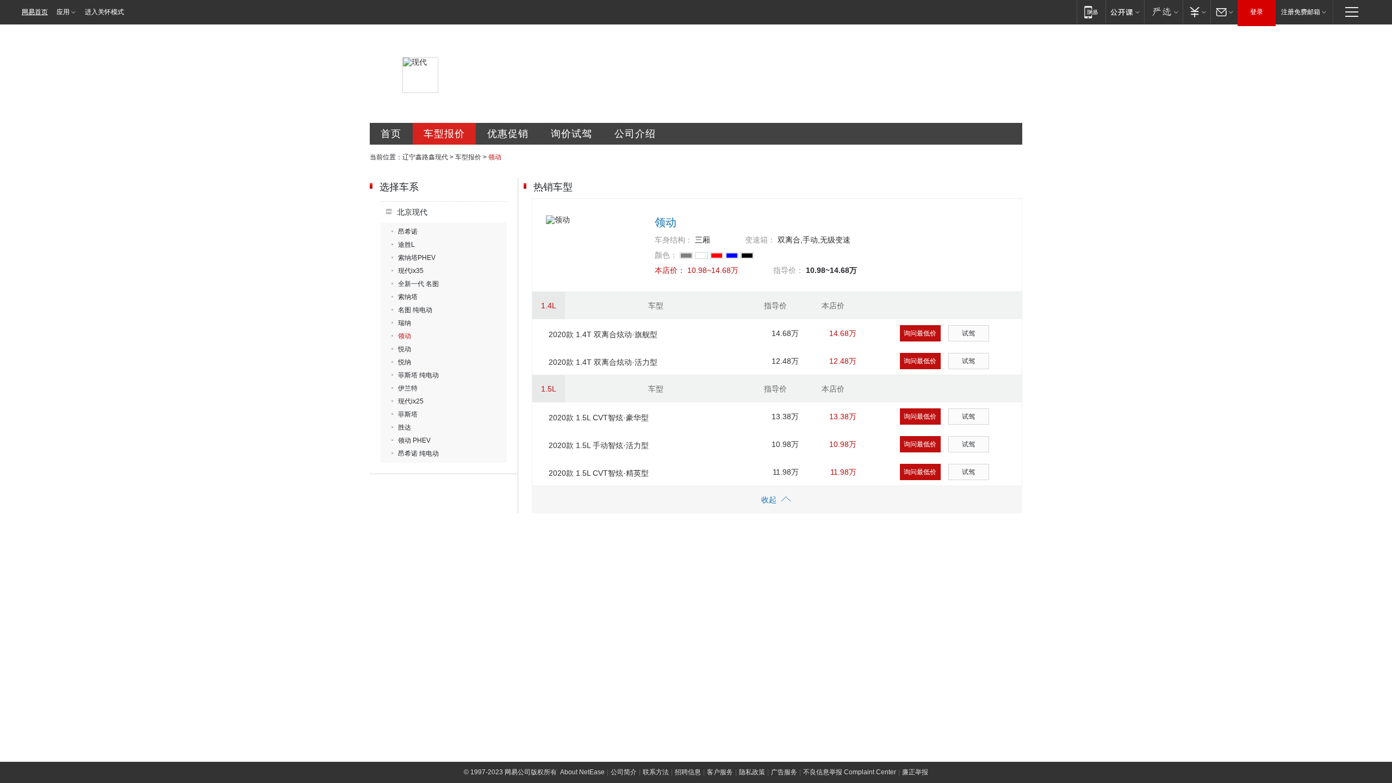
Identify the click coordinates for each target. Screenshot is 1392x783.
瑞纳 (404, 323)
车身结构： (674, 239)
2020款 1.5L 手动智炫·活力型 (599, 445)
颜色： (666, 255)
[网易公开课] (1124, 11)
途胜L (406, 244)
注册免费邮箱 (1300, 12)
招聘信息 (688, 772)
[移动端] (1091, 11)
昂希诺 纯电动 (418, 453)
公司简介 (624, 772)
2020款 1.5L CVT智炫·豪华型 (599, 417)
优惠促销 (508, 133)
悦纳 (404, 362)
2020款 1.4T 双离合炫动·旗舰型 (603, 334)
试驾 (968, 333)
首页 (391, 133)
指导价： (788, 270)
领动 (404, 336)
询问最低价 (920, 333)
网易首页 (35, 12)
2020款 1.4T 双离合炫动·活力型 (603, 362)
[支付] (1196, 11)
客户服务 (720, 772)
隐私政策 (752, 772)
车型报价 (444, 133)
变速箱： (760, 239)
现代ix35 (411, 271)
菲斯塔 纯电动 (418, 375)
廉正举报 (915, 772)
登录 (1256, 12)
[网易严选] (1163, 11)
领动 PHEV (414, 440)
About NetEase (582, 772)
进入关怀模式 (104, 12)
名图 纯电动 (415, 310)
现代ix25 (411, 401)
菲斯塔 (408, 414)
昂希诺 (408, 231)
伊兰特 (408, 388)
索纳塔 (408, 297)
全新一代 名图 (418, 284)
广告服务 (784, 772)
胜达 (404, 427)
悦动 (404, 349)
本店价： (670, 270)
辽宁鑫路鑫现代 (425, 157)
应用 (63, 12)
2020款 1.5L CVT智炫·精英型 (599, 473)
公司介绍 (635, 133)
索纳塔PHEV (417, 258)
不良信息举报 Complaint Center (849, 772)
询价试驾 (571, 133)
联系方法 (656, 772)
